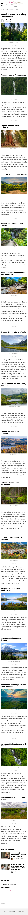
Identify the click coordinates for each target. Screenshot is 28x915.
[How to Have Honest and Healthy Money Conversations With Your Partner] (5, 867)
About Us (14, 913)
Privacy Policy (7, 913)
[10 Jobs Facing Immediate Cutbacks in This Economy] (5, 855)
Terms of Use (20, 911)
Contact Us (21, 913)
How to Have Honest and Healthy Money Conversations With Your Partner (18, 867)
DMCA (5, 911)
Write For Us (12, 911)
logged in (9, 890)
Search (25, 904)
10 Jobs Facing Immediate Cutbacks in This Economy (18, 854)
